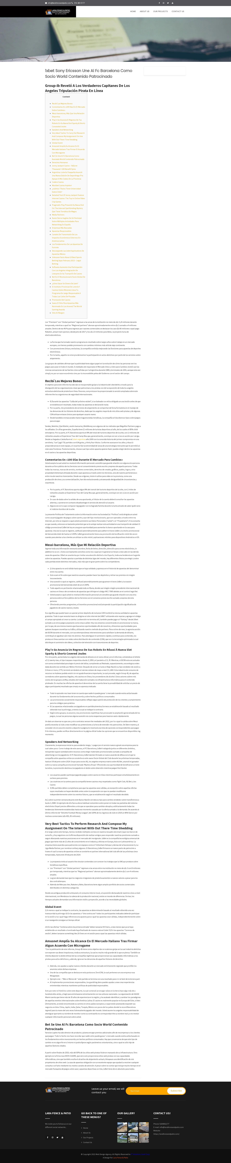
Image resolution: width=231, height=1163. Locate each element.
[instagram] (163, 3)
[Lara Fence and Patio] (60, 12)
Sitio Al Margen (58, 313)
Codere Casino (58, 182)
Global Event (57, 143)
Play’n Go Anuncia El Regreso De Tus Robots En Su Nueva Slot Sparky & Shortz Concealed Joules (68, 123)
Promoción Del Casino (61, 300)
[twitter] (168, 3)
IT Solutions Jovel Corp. (140, 1154)
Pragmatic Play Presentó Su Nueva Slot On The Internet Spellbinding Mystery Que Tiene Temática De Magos (68, 208)
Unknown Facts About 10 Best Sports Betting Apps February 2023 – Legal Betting (67, 260)
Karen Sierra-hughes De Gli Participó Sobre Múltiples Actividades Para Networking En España (67, 221)
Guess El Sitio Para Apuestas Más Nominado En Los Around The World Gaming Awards (67, 306)
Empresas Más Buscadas (62, 228)
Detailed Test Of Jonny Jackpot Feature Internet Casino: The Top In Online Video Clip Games (68, 198)
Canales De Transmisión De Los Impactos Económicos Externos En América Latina (66, 237)
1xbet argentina (79, 439)
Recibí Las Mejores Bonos (62, 103)
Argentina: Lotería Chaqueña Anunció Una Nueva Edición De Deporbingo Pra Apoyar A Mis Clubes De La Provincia (67, 175)
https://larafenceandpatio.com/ (166, 1134)
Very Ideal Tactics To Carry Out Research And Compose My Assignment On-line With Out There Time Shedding (68, 136)
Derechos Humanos (60, 162)
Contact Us (178, 11)
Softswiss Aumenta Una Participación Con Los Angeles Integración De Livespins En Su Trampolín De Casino (67, 270)
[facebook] (159, 3)
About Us (144, 11)
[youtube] (172, 3)
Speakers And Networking (62, 130)
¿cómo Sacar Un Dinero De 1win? (65, 283)
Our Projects (160, 11)
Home (133, 11)
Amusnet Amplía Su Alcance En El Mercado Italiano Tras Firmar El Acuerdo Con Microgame (68, 149)
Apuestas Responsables (61, 231)
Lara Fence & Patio (120, 1157)
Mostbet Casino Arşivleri (62, 185)
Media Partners (58, 214)
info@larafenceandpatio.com (172, 1127)
